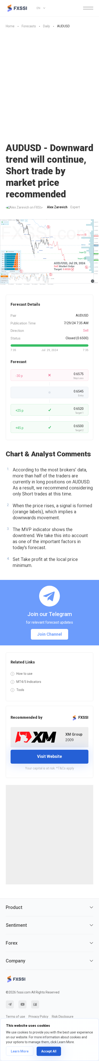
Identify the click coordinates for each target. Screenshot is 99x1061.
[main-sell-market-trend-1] (49, 252)
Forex (11, 943)
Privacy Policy (38, 1016)
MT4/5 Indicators (28, 682)
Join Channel (49, 634)
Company (15, 961)
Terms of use (15, 1016)
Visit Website (49, 756)
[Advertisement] (49, 85)
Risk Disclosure (62, 1016)
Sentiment (16, 925)
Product (14, 907)
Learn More (20, 1051)
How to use (24, 673)
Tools (20, 690)
